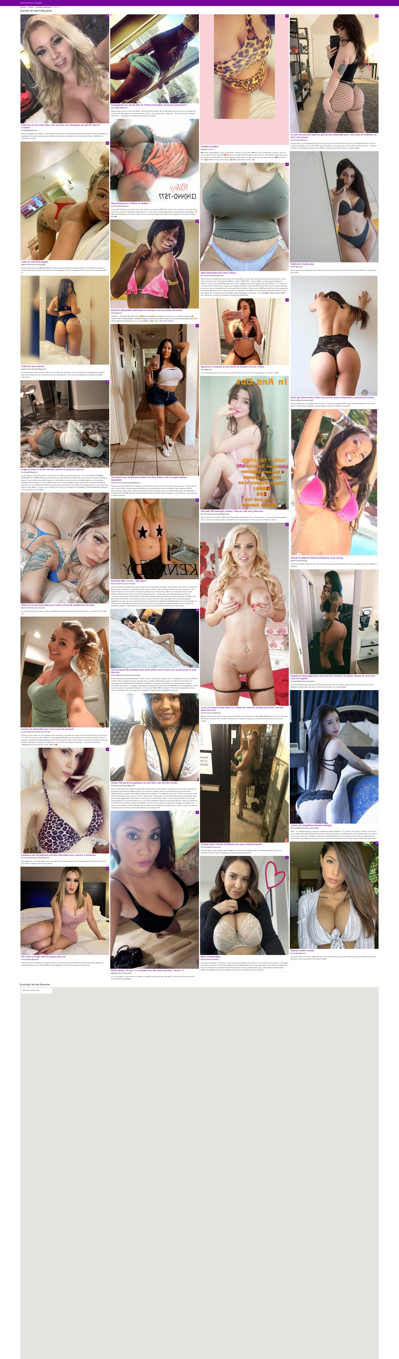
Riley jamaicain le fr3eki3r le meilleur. (130, 203)
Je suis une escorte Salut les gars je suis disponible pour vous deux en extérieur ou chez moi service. (333, 136)
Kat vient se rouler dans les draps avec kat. (43, 956)
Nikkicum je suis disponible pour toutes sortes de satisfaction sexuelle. (58, 605)
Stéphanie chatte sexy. (302, 264)
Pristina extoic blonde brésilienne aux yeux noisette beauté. (231, 844)
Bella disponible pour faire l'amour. (218, 272)
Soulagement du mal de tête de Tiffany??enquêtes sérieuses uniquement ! (149, 105)
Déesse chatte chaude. (303, 950)
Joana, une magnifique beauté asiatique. (311, 825)
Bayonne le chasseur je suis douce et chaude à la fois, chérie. (233, 366)
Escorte (23, 7)
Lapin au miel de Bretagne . (35, 261)
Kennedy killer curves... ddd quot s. (129, 581)
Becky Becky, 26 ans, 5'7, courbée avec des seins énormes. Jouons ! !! (147, 970)
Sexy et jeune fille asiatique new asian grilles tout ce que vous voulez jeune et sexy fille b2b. (153, 671)
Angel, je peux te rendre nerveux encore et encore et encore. (52, 469)
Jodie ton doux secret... (33, 366)
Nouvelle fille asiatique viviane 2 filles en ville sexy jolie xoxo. (232, 511)
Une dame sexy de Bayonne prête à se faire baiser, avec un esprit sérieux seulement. (149, 478)
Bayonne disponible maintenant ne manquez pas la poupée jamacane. (147, 310)
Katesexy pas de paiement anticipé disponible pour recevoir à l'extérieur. (58, 855)
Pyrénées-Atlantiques (44, 7)
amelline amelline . (210, 146)
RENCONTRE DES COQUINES (31, 3)
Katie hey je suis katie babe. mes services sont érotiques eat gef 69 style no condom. (60, 126)
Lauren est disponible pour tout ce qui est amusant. (48, 729)
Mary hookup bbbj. (210, 956)
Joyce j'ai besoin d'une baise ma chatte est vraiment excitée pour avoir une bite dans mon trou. (242, 708)
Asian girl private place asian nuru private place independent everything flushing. (332, 397)
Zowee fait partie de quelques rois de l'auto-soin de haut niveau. (144, 782)
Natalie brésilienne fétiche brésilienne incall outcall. (317, 557)
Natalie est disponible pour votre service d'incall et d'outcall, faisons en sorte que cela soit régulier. (333, 677)
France (30, 7)
